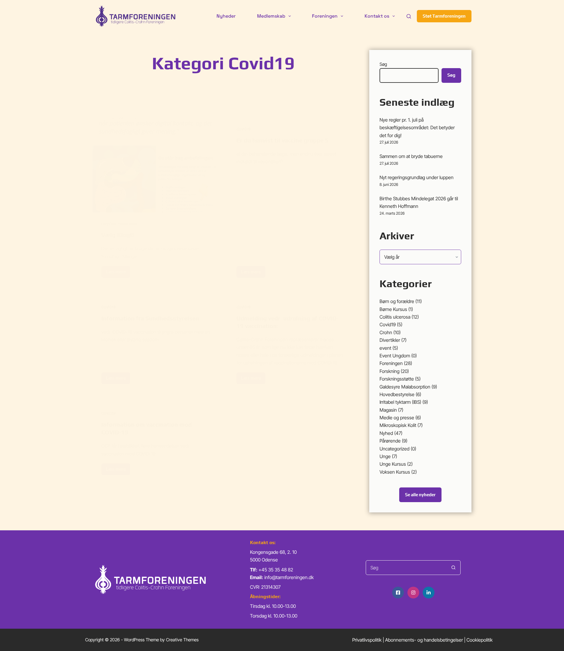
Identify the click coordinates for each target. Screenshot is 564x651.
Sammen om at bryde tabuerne (411, 156)
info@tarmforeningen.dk (289, 577)
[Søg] (409, 16)
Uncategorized (394, 449)
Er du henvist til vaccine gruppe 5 (282, 140)
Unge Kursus (393, 464)
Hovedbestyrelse (397, 394)
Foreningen (325, 16)
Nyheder (226, 16)
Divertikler (390, 340)
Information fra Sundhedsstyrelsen (150, 318)
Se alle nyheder (420, 494)
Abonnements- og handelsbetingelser (424, 640)
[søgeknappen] (453, 568)
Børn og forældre (397, 301)
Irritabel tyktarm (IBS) (400, 402)
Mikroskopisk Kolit (398, 425)
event (385, 348)
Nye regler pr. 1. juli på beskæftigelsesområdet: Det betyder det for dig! (417, 127)
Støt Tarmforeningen (444, 16)
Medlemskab (271, 16)
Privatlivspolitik (367, 640)
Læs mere (117, 273)
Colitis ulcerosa (395, 317)
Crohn (386, 332)
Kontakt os (377, 16)
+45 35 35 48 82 (275, 570)
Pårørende (390, 441)
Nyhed (386, 433)
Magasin (388, 410)
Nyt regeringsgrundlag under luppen (417, 177)
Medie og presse (397, 417)
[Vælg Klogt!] (156, 164)
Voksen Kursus (395, 472)
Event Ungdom (395, 356)
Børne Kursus (393, 309)
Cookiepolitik (479, 640)
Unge (385, 456)
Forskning (127, 224)
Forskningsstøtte (397, 379)
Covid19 (108, 224)
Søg (383, 64)
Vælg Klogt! (117, 234)
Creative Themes (182, 639)
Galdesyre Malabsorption (405, 387)
